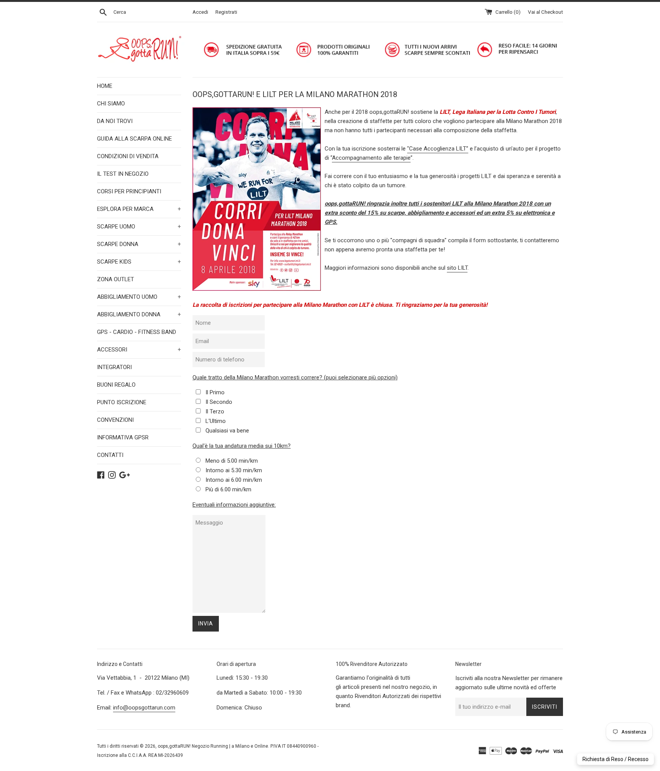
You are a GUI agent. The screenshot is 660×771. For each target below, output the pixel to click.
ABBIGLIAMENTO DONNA (139, 314)
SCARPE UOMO (139, 226)
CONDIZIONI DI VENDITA (128, 156)
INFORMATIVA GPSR (123, 437)
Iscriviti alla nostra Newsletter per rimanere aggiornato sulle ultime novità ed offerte (509, 683)
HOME (104, 86)
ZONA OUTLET (115, 279)
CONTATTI (110, 455)
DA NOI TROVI (115, 121)
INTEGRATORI (114, 367)
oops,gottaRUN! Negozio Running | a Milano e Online (213, 746)
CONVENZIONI (115, 419)
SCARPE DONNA (139, 244)
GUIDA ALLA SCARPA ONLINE (134, 138)
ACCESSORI (139, 349)
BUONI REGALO (116, 384)
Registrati (226, 12)
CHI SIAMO (111, 103)
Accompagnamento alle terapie (371, 157)
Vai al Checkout (545, 12)
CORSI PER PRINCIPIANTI (129, 191)
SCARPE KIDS (139, 261)
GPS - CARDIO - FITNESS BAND (136, 332)
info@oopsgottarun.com (144, 707)
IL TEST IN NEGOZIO (123, 173)
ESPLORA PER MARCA (139, 209)
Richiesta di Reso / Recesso (615, 759)
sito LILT (457, 267)
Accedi (200, 12)
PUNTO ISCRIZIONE (121, 402)
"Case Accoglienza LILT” (437, 148)
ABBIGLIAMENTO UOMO (139, 296)
